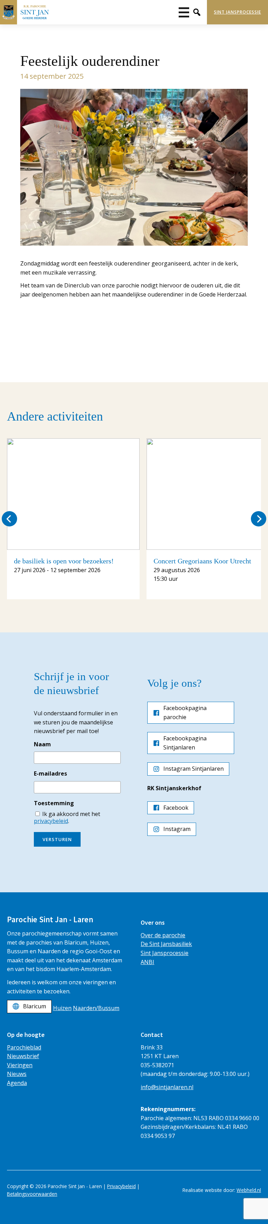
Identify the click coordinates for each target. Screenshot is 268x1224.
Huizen (62, 1008)
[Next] (258, 518)
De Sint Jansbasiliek (166, 944)
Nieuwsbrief (23, 1056)
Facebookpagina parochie (185, 712)
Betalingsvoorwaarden (32, 1194)
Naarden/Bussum (96, 1008)
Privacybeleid (121, 1186)
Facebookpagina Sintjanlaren (185, 742)
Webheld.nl (249, 1190)
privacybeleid (51, 821)
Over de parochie (163, 935)
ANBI (147, 962)
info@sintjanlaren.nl (167, 1087)
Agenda (17, 1083)
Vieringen (19, 1065)
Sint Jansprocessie (237, 12)
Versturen (57, 839)
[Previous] (9, 518)
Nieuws (17, 1074)
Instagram (177, 829)
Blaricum (34, 1006)
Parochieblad (24, 1047)
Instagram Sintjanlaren (193, 768)
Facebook (175, 807)
